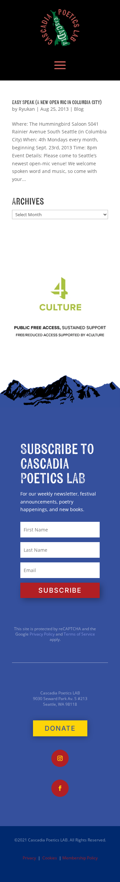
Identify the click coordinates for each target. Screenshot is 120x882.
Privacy (29, 857)
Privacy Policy (42, 634)
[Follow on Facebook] (60, 788)
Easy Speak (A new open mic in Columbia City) (57, 102)
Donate (60, 728)
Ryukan (27, 109)
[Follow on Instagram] (60, 758)
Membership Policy (80, 857)
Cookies (49, 857)
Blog (79, 109)
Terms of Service (79, 634)
